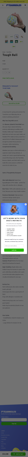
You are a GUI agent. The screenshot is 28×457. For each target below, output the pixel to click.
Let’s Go (14, 250)
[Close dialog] (26, 204)
